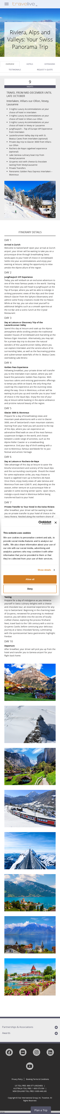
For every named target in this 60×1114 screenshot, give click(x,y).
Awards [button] (6, 1033)
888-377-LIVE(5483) (35, 1085)
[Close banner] (56, 523)
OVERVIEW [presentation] (10, 64)
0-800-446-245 (41, 1091)
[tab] (10, 64)
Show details (44, 570)
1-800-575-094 (38, 1088)
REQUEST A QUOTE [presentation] (45, 69)
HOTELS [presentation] (30, 64)
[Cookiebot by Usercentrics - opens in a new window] (39, 523)
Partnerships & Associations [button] (17, 1027)
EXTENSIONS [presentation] (50, 64)
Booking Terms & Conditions (37, 1079)
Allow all (30, 579)
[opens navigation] (6, 3)
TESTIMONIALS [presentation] (15, 69)
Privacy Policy (17, 1079)
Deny (30, 589)
